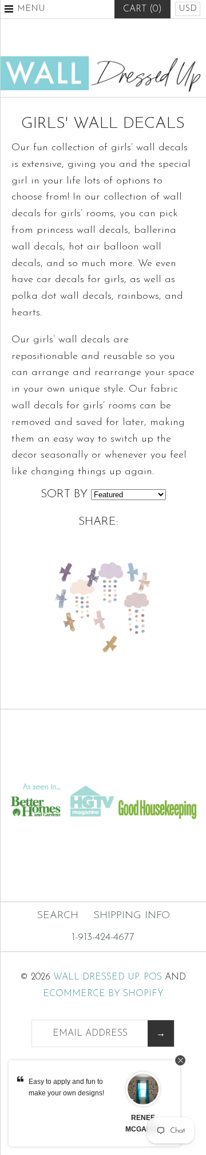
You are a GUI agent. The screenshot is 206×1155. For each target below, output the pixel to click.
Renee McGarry (143, 1123)
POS (153, 977)
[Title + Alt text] (103, 769)
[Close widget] (180, 1060)
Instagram (131, 37)
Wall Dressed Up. (97, 977)
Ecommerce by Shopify (103, 993)
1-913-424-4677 (103, 937)
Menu (31, 9)
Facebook (75, 37)
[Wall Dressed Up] (103, 61)
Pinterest (103, 37)
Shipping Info (131, 916)
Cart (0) (142, 9)
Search (57, 916)
